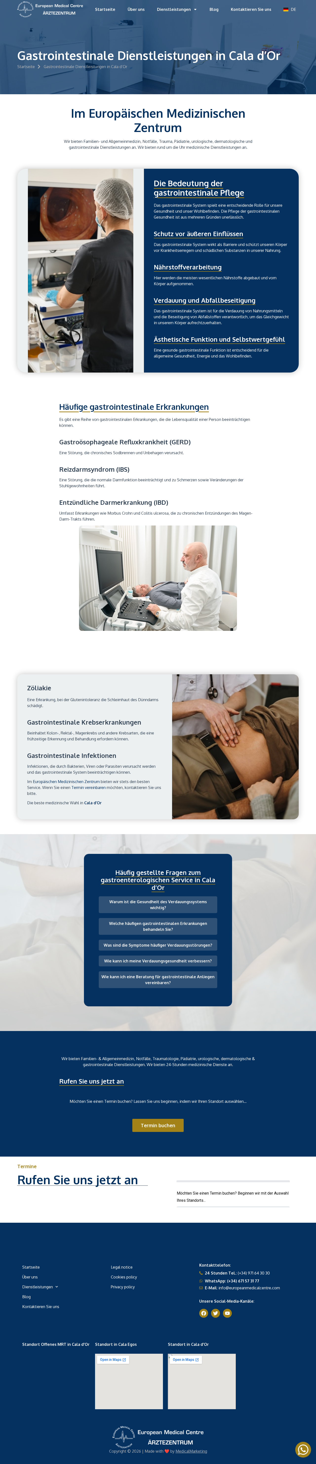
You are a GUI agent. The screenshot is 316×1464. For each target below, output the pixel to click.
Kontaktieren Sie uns (251, 9)
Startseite (105, 9)
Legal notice (122, 1267)
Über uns (136, 9)
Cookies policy (124, 1277)
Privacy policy (123, 1286)
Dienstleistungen (174, 9)
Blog (214, 9)
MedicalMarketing (191, 1451)
